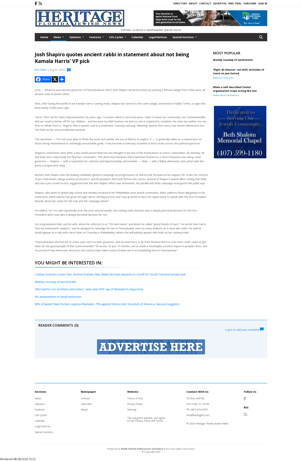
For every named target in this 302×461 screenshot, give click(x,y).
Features (40, 409)
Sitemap (131, 409)
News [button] (58, 37)
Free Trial (235, 3)
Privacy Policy (135, 404)
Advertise (219, 3)
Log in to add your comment (242, 329)
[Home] (80, 26)
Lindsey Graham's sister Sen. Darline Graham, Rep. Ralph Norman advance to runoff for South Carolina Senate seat (110, 274)
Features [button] (95, 37)
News (38, 398)
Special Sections (44, 432)
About (193, 3)
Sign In (262, 3)
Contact (205, 3)
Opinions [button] (75, 37)
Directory (180, 3)
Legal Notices (158, 37)
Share (46, 79)
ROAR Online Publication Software (142, 448)
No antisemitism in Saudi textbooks (58, 297)
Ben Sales (41, 69)
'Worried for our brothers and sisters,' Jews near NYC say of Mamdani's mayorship (89, 289)
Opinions (40, 404)
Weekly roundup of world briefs (55, 282)
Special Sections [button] (183, 37)
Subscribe (249, 3)
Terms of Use (135, 398)
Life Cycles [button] (116, 37)
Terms (159, 420)
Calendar (137, 37)
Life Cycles (41, 415)
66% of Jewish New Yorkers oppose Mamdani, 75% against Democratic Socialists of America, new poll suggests (107, 304)
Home (44, 37)
